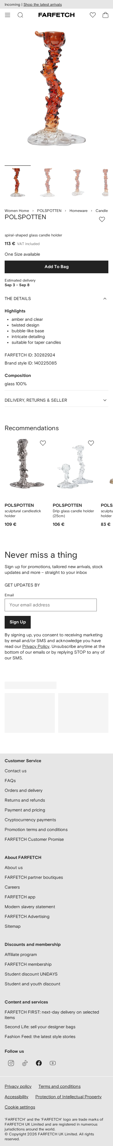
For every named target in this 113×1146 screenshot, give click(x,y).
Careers (12, 887)
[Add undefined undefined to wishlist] (43, 443)
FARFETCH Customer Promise (34, 839)
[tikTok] (25, 1063)
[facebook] (38, 1063)
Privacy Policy (36, 646)
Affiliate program (21, 954)
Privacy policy (18, 1086)
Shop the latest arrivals (42, 4)
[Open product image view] (56, 94)
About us (14, 867)
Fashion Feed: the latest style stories (40, 1036)
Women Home (17, 210)
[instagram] (11, 1063)
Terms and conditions (60, 1086)
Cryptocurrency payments (30, 819)
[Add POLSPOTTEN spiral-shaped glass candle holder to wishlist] (102, 219)
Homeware (79, 210)
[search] (20, 15)
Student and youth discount (32, 984)
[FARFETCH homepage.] (56, 15)
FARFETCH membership (28, 964)
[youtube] (52, 1063)
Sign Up (18, 622)
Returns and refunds (25, 800)
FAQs (10, 780)
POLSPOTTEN (49, 210)
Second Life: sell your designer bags (40, 1026)
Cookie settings (20, 1107)
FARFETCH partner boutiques (34, 877)
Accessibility (16, 1096)
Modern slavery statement (30, 906)
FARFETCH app (20, 897)
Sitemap (13, 926)
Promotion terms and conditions (36, 829)
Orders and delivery (24, 790)
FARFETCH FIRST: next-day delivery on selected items (52, 1015)
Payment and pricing (25, 810)
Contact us (15, 771)
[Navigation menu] (7, 15)
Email (9, 595)
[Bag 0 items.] (105, 15)
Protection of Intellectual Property (68, 1096)
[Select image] (18, 184)
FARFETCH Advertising (27, 916)
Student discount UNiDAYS (31, 974)
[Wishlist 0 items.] (92, 15)
